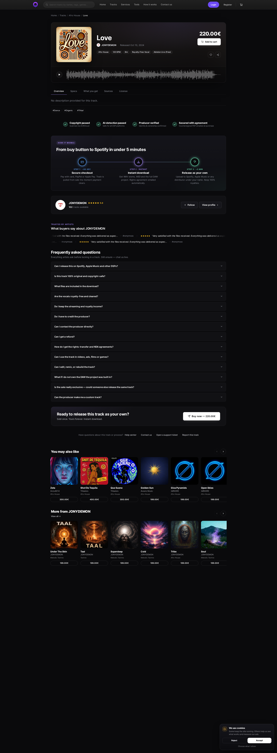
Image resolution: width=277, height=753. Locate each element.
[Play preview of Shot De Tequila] (94, 471)
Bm (126, 52)
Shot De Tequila (88, 487)
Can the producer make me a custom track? (78, 397)
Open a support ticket (167, 435)
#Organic (68, 110)
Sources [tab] (108, 91)
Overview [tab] (59, 91)
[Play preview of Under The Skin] (64, 534)
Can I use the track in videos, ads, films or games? (81, 356)
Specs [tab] (73, 91)
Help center (130, 435)
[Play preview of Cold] (154, 534)
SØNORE (175, 491)
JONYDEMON (77, 203)
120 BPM (117, 52)
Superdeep (117, 551)
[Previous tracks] (217, 451)
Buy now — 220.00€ (203, 416)
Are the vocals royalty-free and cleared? (76, 296)
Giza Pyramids (179, 487)
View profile (208, 205)
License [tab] (123, 91)
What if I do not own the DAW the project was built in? (83, 377)
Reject (234, 740)
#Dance (56, 110)
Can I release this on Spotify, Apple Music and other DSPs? (86, 266)
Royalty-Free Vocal (140, 52)
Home (54, 15)
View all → (56, 516)
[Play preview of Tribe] (184, 534)
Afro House (74, 15)
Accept (259, 740)
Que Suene (116, 487)
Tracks (63, 15)
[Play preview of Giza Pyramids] (184, 471)
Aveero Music (147, 491)
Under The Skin (58, 551)
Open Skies (207, 487)
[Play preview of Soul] (215, 534)
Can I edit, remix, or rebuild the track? (74, 367)
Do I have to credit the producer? (72, 316)
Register (228, 4)
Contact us (146, 435)
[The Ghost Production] (35, 4)
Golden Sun (147, 487)
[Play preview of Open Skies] (215, 471)
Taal (82, 551)
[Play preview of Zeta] (64, 471)
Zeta (52, 487)
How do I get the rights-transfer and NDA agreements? (83, 346)
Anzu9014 (55, 491)
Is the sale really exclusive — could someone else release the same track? (94, 387)
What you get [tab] (91, 91)
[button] (213, 5)
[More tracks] (223, 451)
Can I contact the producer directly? (73, 326)
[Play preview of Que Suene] (124, 471)
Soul (203, 551)
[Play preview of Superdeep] (124, 534)
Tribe (173, 551)
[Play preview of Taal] (94, 534)
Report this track (190, 435)
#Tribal (80, 110)
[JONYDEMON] (60, 205)
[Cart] (241, 5)
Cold (143, 551)
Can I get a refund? (64, 336)
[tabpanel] (138, 106)
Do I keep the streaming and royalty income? (78, 306)
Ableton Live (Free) (162, 52)
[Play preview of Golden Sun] (154, 471)
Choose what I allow (247, 746)
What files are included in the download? (76, 286)
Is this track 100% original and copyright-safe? (79, 276)
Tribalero (84, 491)
